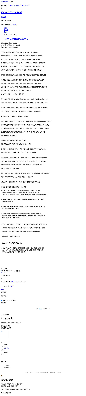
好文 (12, 286)
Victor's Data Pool (11, 12)
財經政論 (14, 24)
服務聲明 (59, 372)
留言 (16, 281)
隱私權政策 (52, 372)
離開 (10, 392)
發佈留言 (3, 302)
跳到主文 (3, 17)
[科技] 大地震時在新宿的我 (16, 39)
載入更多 (3, 292)
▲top (2, 289)
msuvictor (3, 272)
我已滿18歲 (4, 392)
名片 (5, 32)
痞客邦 (13, 281)
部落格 (6, 30)
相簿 (5, 28)
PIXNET (30, 372)
